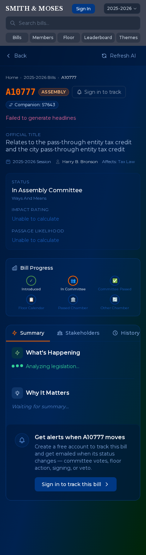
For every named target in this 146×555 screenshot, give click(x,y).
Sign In (83, 8)
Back (20, 56)
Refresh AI (123, 56)
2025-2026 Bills (40, 77)
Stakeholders (83, 333)
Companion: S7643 (35, 104)
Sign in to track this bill (71, 484)
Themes (128, 37)
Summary (32, 333)
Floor (68, 37)
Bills (17, 37)
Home (12, 77)
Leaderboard (98, 37)
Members (43, 37)
